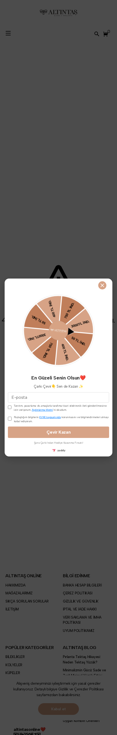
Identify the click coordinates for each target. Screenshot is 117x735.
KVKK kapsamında (50, 417)
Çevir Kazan (59, 432)
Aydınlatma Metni (42, 410)
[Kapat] (102, 285)
